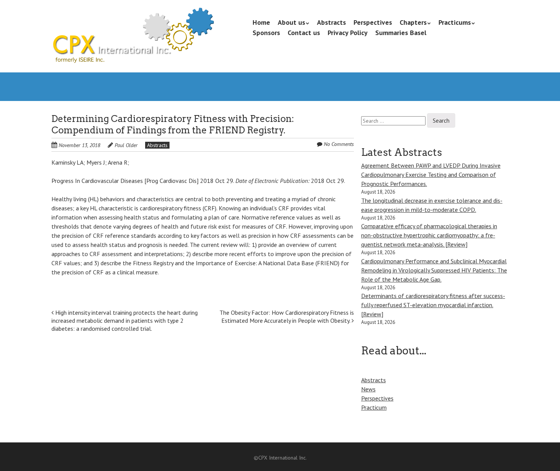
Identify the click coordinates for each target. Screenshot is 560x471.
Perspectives (373, 22)
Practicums (454, 22)
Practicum (374, 407)
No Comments (339, 144)
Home (261, 22)
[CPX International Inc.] (132, 49)
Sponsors (266, 32)
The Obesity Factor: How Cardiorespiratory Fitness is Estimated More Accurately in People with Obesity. (286, 316)
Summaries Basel (400, 32)
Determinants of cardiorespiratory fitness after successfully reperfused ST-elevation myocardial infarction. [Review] (433, 305)
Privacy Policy (348, 32)
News (368, 389)
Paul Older (126, 145)
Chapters (413, 22)
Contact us (304, 32)
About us (291, 22)
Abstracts (331, 22)
